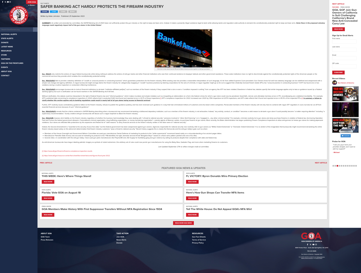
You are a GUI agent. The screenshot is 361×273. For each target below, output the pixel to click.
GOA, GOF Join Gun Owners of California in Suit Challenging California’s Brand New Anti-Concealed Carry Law (345, 16)
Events (4, 67)
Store (4, 55)
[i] (160, 98)
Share (45, 11)
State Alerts (7, 38)
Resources (6, 51)
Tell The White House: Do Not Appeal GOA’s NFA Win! (219, 209)
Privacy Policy (198, 243)
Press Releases (47, 240)
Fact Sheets (45, 3)
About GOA (6, 71)
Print (73, 11)
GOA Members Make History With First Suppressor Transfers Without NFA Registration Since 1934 (102, 209)
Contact (5, 76)
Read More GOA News (183, 223)
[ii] (302, 98)
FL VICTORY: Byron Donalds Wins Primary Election (217, 176)
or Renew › (31, 5)
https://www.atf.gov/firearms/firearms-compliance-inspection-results (68, 151)
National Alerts (9, 34)
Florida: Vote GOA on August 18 (61, 192)
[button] (333, 166)
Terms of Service (199, 240)
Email (63, 11)
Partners (5, 59)
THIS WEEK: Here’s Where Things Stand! (66, 176)
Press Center (46, 206)
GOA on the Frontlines (12, 63)
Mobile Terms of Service (307, 258)
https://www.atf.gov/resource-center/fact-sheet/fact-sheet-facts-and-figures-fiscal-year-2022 (77, 156)
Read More (48, 182)
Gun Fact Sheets (199, 237)
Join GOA (32, 2)
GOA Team (45, 237)
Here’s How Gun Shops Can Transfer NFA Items (215, 192)
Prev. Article (46, 163)
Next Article (321, 163)
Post (54, 11)
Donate (4, 43)
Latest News (7, 47)
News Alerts (121, 240)
